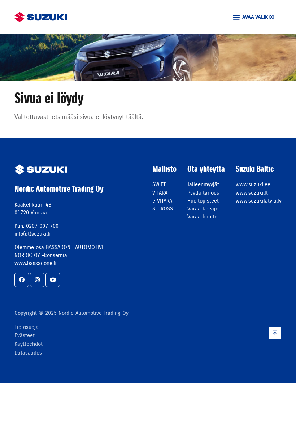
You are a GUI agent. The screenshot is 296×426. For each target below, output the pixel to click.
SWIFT (159, 184)
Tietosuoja (26, 326)
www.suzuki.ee (253, 184)
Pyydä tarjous (203, 192)
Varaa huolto (202, 216)
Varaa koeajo (202, 208)
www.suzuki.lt (252, 192)
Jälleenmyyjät (203, 184)
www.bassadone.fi (35, 263)
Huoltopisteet (203, 200)
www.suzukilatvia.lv (259, 200)
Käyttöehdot (28, 343)
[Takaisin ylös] (275, 333)
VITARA (159, 192)
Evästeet (24, 335)
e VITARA (162, 200)
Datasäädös (28, 352)
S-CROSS (162, 208)
